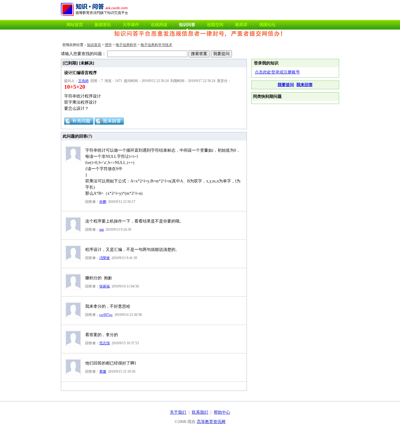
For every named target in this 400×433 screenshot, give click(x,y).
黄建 (102, 371)
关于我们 (178, 412)
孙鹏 (102, 202)
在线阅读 (159, 25)
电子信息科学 (126, 45)
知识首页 (94, 45)
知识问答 (187, 25)
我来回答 (304, 85)
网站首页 (74, 25)
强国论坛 (267, 25)
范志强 (104, 343)
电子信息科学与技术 (156, 45)
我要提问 (286, 85)
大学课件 (131, 25)
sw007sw (106, 315)
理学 (108, 45)
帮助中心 (222, 412)
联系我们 (200, 412)
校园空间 (215, 25)
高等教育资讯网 (211, 422)
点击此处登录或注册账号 (277, 72)
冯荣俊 (104, 258)
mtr (101, 229)
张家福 (104, 286)
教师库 (241, 25)
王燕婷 (83, 81)
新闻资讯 (103, 25)
